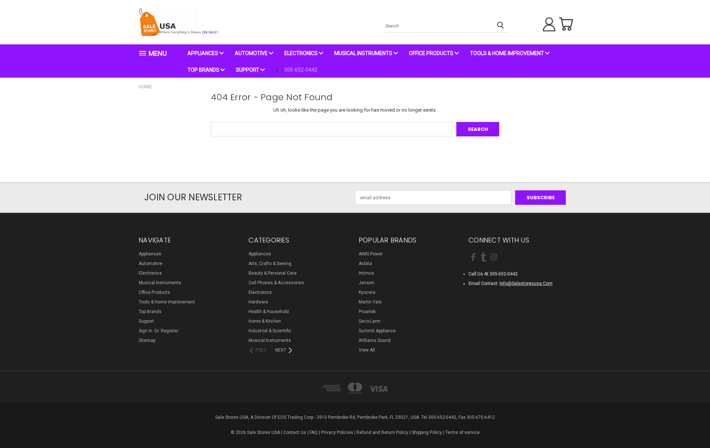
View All (367, 350)
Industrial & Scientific (269, 330)
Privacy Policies (337, 432)
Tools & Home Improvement (507, 53)
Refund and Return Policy (382, 432)
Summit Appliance (377, 330)
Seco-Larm (370, 321)
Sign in (146, 330)
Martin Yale (370, 302)
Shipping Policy (427, 432)
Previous (691, 424)
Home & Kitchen (264, 321)
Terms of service (462, 432)
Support (248, 70)
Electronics (301, 53)
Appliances (203, 53)
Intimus (366, 273)
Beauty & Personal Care (272, 273)
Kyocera (367, 292)
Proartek (367, 311)
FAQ (314, 432)
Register (169, 330)
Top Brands (203, 70)
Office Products (431, 53)
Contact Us (294, 432)
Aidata (365, 263)
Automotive (252, 53)
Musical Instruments (363, 53)
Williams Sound (374, 340)
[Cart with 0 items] (565, 24)
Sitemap (147, 340)
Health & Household (268, 311)
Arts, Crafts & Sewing (269, 263)
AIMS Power (371, 254)
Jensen (366, 282)
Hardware (258, 302)
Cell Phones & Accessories (276, 282)
